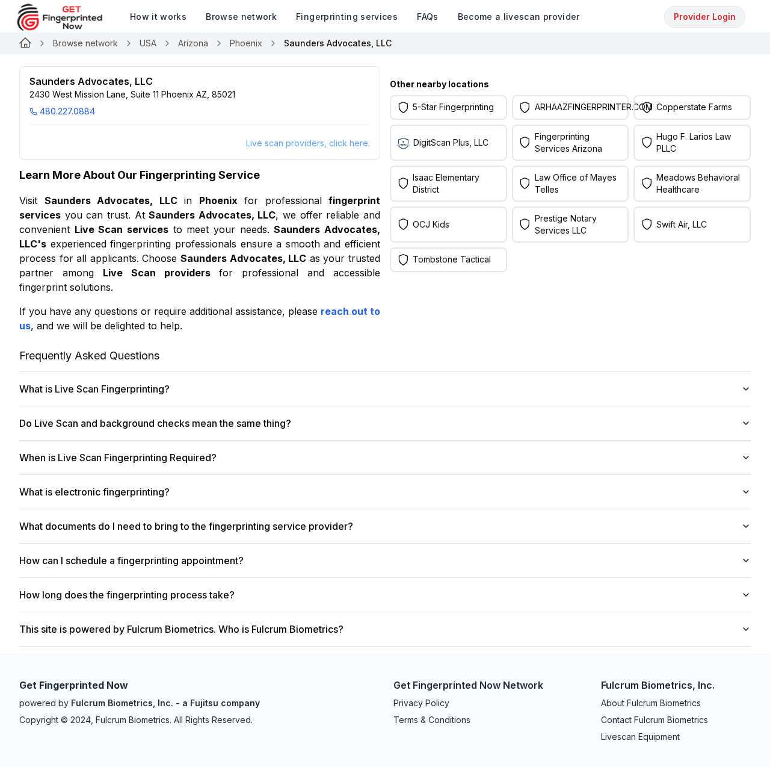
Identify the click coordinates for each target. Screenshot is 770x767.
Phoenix (246, 43)
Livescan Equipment (640, 736)
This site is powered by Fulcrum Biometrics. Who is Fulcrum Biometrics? (181, 629)
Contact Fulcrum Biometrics (654, 720)
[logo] (68, 17)
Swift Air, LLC (681, 224)
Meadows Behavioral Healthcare (698, 183)
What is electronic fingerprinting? (94, 492)
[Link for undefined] (25, 43)
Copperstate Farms (694, 107)
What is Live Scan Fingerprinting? (94, 389)
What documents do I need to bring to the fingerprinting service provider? (186, 526)
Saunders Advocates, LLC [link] (338, 43)
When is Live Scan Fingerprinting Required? (118, 458)
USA (148, 43)
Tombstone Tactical (452, 259)
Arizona (193, 43)
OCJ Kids (431, 224)
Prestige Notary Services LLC (566, 224)
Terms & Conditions (431, 720)
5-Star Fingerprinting (453, 107)
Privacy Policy (421, 703)
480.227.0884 (67, 111)
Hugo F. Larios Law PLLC (693, 142)
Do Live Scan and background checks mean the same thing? (155, 423)
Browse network (85, 43)
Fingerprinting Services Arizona (568, 142)
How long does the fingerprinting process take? (127, 595)
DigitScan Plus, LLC (450, 142)
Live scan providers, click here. (308, 143)
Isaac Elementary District (446, 183)
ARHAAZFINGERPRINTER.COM (594, 107)
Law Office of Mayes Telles (576, 183)
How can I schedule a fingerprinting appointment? (131, 560)
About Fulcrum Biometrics (651, 703)
